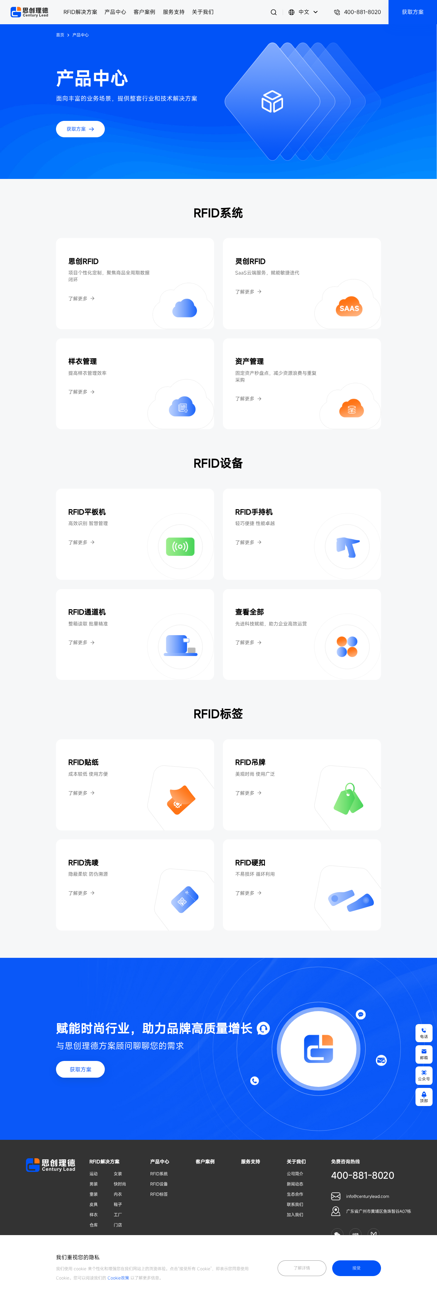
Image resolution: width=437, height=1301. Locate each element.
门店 (118, 1225)
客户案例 (144, 12)
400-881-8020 (362, 12)
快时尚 (120, 1184)
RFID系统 (159, 1174)
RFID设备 (159, 1184)
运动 (93, 1174)
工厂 (118, 1215)
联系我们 (295, 1204)
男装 (93, 1184)
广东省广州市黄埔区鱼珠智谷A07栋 (378, 1211)
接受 (356, 1268)
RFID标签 (159, 1194)
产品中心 (115, 12)
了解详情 (302, 1268)
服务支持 (174, 12)
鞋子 (118, 1204)
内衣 (118, 1194)
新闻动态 (295, 1184)
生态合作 (295, 1194)
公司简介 (295, 1174)
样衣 (93, 1215)
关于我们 (203, 12)
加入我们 (295, 1215)
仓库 (93, 1225)
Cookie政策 (118, 1278)
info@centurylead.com (367, 1196)
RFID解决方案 (80, 12)
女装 (118, 1174)
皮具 (93, 1204)
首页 (60, 35)
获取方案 (80, 1069)
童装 (93, 1194)
